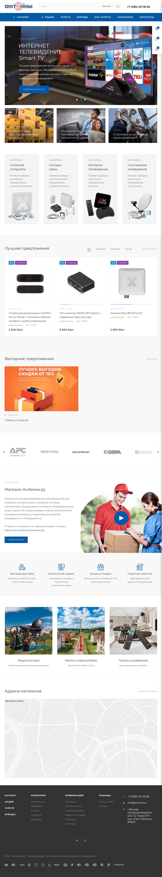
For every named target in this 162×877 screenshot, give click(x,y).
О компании (37, 801)
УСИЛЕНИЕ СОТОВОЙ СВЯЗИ (34, 49)
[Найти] (118, 6)
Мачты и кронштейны (81, 660)
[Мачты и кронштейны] (81, 631)
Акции (9, 801)
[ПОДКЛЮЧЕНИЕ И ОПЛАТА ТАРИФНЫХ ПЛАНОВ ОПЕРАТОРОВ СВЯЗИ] (81, 125)
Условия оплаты (73, 806)
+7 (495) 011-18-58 (138, 6)
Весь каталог (150, 249)
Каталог (10, 795)
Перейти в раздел (147, 692)
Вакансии (36, 819)
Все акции (151, 359)
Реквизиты (37, 806)
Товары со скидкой (16, 420)
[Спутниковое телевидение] (139, 206)
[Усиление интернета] (22, 206)
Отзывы (35, 810)
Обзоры (103, 806)
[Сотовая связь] (61, 206)
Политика (70, 824)
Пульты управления (133, 660)
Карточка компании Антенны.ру (24, 530)
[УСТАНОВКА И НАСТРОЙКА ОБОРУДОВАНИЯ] (133, 125)
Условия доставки (74, 810)
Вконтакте (77, 840)
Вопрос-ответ (106, 801)
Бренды (10, 814)
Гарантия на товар (75, 815)
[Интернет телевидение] (100, 206)
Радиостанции (28, 660)
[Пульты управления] (133, 631)
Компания (38, 795)
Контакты (36, 815)
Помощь (105, 795)
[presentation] (4, 452)
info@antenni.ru (137, 802)
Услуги (9, 808)
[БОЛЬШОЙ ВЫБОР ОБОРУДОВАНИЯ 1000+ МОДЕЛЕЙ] (29, 125)
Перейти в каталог (34, 91)
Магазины (70, 801)
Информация (74, 795)
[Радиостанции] (28, 631)
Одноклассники (85, 840)
